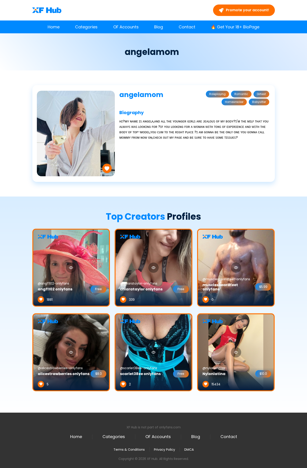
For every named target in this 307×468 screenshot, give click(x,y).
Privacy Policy (164, 449)
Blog (158, 27)
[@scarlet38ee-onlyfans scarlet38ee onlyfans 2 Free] (153, 352)
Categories (86, 27)
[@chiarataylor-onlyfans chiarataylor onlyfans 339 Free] (153, 267)
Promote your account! (247, 10)
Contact (187, 27)
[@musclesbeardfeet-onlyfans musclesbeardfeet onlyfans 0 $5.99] (236, 267)
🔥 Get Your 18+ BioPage (235, 27)
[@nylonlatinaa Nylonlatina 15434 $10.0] (236, 352)
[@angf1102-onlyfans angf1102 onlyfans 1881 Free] (71, 267)
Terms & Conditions (129, 449)
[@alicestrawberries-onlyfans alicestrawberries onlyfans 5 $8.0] (71, 352)
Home (54, 27)
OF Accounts (126, 27)
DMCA (189, 449)
